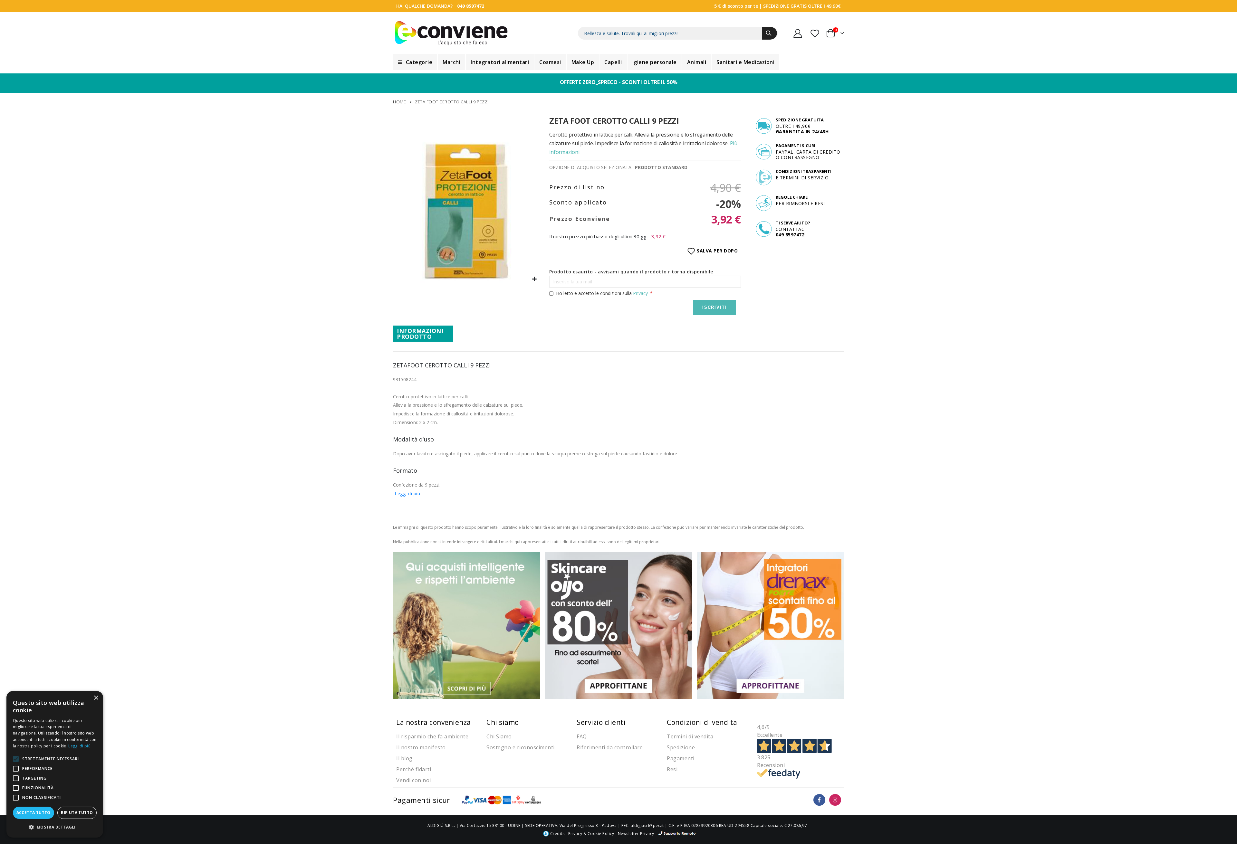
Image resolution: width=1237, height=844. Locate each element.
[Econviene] (451, 33)
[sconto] (618, 625)
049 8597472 (470, 6)
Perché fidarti (413, 769)
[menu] (618, 62)
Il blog (404, 758)
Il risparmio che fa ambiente (432, 736)
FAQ (582, 736)
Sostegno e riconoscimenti (520, 747)
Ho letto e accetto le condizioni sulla (602, 293)
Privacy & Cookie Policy (591, 833)
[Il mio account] (798, 33)
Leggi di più (407, 493)
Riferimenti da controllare (610, 747)
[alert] (54, 764)
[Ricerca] (769, 33)
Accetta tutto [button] (33, 812)
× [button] (95, 698)
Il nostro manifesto (421, 747)
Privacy (640, 293)
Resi (672, 769)
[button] (534, 279)
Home (399, 102)
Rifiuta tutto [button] (77, 812)
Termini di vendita (690, 736)
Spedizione (681, 747)
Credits (556, 833)
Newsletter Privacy (636, 833)
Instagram (835, 800)
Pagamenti (681, 758)
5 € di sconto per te (736, 6)
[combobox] (678, 33)
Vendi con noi (413, 780)
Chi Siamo (499, 736)
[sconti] (770, 625)
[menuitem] (415, 62)
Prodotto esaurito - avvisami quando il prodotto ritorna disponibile (631, 272)
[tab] (423, 334)
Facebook (819, 800)
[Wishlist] (815, 33)
